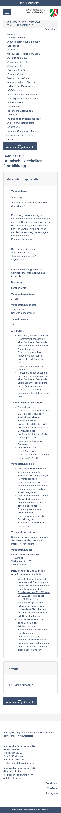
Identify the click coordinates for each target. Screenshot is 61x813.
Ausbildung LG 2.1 (17, 62)
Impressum (16, 810)
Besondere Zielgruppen (20, 110)
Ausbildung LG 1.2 (17, 57)
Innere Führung (15, 102)
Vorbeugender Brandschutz (23, 118)
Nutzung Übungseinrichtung (22, 131)
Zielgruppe (17, 330)
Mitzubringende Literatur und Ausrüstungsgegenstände (28, 572)
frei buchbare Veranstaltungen (23, 53)
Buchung (16, 282)
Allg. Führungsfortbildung (20, 122)
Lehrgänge (13, 45)
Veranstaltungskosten (24, 304)
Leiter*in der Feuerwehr (20, 86)
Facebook (51, 783)
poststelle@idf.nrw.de (23, 762)
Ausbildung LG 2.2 (17, 66)
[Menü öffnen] (7, 12)
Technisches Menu (30, 3)
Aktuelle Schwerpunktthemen (23, 41)
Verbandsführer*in (17, 78)
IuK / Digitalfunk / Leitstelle (21, 98)
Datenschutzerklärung (36, 810)
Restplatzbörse (15, 37)
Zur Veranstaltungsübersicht (20, 146)
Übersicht (10, 34)
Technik (11, 114)
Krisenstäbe (13, 106)
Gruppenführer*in (16, 70)
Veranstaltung (19, 191)
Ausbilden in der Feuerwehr (22, 94)
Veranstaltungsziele (22, 463)
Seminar (11, 49)
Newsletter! (26, 735)
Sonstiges (12, 126)
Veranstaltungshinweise (25, 532)
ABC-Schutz (13, 90)
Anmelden (50, 29)
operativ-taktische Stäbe (20, 82)
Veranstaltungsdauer (23, 294)
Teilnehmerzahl (20, 319)
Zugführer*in (14, 74)
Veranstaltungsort (21, 549)
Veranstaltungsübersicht (18, 135)
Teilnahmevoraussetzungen (27, 402)
